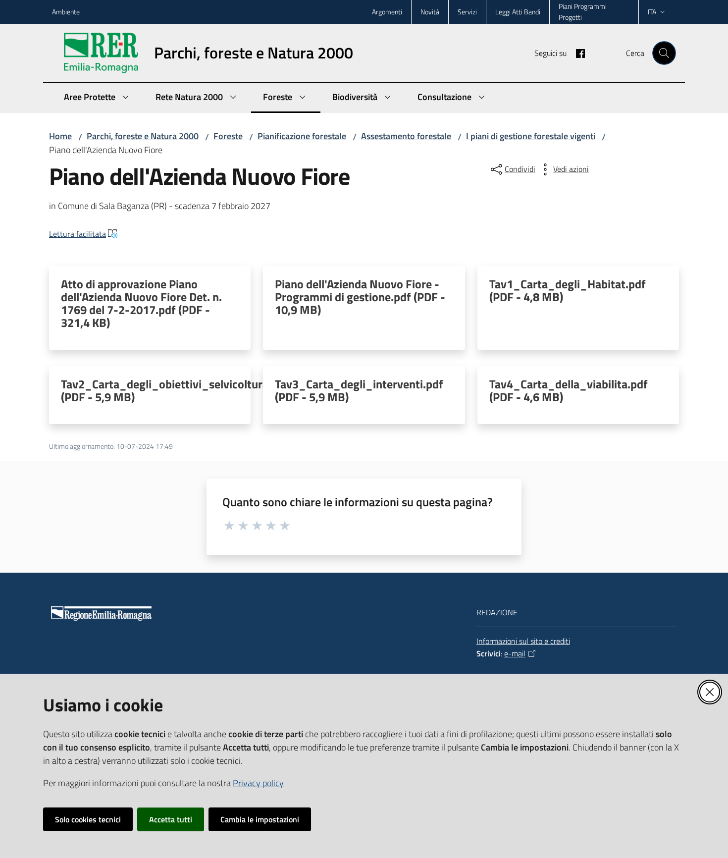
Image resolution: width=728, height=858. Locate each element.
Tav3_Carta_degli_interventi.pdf (359, 390)
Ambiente (66, 11)
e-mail (514, 653)
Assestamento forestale (406, 136)
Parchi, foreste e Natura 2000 (143, 136)
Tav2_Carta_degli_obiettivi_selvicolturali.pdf (178, 390)
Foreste (228, 136)
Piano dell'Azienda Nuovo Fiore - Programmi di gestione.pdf (360, 296)
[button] (664, 53)
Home (60, 136)
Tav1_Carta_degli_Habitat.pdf (567, 290)
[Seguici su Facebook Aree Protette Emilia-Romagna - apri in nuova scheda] (576, 52)
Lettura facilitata (77, 234)
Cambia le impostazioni (259, 819)
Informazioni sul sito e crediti (523, 641)
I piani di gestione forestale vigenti (530, 136)
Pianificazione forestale (302, 136)
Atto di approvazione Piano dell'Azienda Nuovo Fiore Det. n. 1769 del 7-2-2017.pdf (141, 303)
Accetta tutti (170, 819)
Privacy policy (258, 783)
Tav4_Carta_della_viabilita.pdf (568, 390)
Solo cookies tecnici (88, 819)
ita (652, 11)
